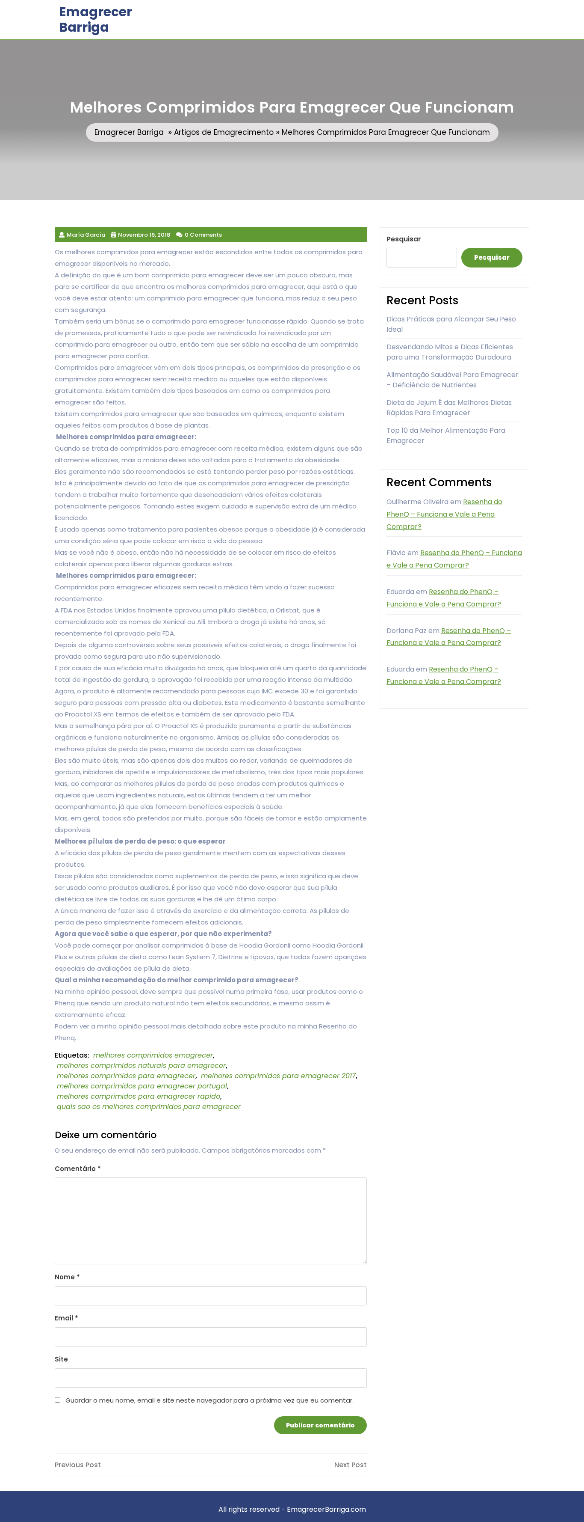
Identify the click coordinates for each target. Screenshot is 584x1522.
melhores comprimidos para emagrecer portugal (142, 1086)
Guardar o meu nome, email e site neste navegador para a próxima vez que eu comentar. (209, 1400)
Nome (67, 1276)
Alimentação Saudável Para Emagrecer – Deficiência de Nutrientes (452, 380)
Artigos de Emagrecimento (224, 132)
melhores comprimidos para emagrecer (126, 1076)
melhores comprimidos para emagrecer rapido (138, 1096)
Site (61, 1359)
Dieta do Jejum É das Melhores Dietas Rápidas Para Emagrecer (449, 408)
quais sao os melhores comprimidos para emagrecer (149, 1107)
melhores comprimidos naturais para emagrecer (141, 1065)
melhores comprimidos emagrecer (153, 1055)
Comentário (78, 1168)
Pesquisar (403, 239)
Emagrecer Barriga (95, 19)
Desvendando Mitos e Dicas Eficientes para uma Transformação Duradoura (449, 352)
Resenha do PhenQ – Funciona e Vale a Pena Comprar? (444, 514)
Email (66, 1318)
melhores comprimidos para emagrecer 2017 (278, 1076)
